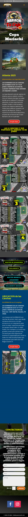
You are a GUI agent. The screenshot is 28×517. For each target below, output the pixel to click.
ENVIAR (21, 488)
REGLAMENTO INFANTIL (14, 286)
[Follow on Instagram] (17, 504)
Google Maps (14, 121)
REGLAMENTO (14, 268)
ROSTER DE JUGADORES (14, 262)
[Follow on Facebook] (10, 504)
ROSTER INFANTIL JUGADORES (14, 278)
